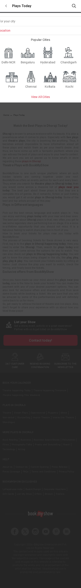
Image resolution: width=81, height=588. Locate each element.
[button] (6, 6)
